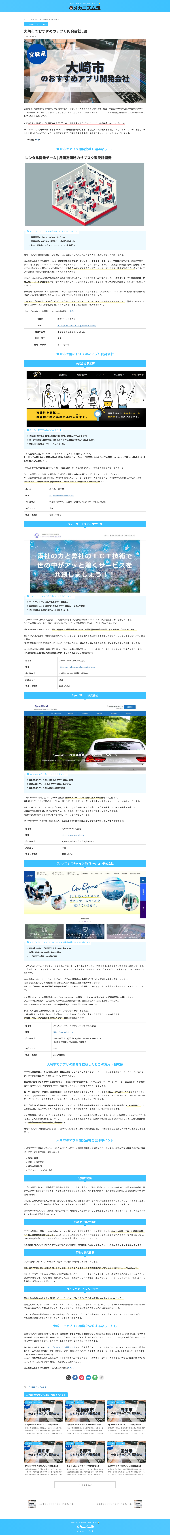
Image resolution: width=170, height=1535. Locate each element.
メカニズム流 (85, 1526)
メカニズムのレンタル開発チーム (61, 1347)
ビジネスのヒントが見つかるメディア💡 (85, 1522)
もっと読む (87, 1484)
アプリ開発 (30, 1387)
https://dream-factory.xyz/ (61, 495)
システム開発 (41, 1387)
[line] (95, 1377)
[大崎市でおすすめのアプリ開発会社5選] (88, 1377)
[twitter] (68, 1377)
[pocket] (81, 1377)
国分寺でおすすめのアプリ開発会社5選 (124, 1465)
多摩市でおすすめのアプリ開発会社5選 (83, 1465)
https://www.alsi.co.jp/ (63, 1032)
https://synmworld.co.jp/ (73, 835)
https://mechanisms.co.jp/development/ (77, 325)
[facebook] (75, 1377)
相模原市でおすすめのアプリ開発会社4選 (84, 1424)
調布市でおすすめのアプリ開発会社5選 (41, 1465)
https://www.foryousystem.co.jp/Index (77, 666)
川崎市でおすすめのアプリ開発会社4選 (41, 1424)
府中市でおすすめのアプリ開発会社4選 (124, 1424)
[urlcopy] (101, 1377)
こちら (71, 311)
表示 (37, 140)
